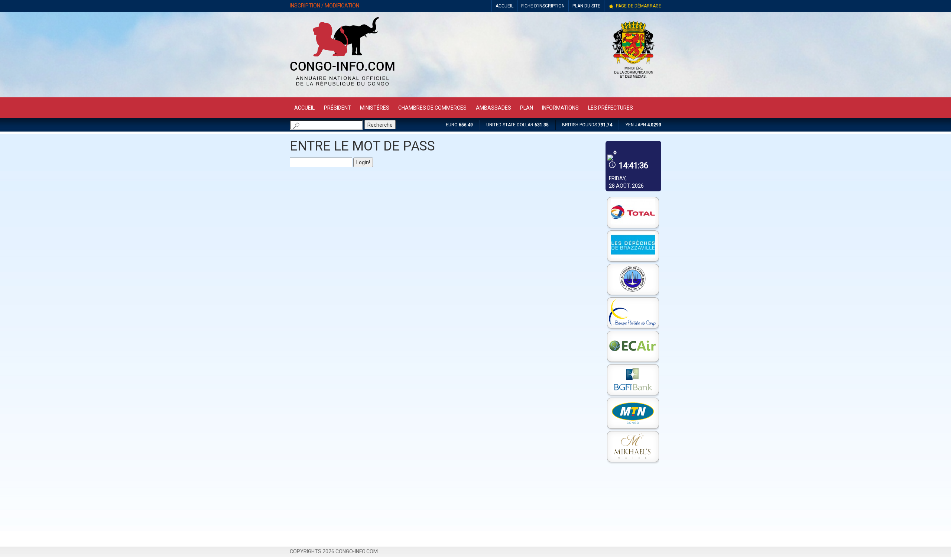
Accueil (304, 108)
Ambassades (493, 108)
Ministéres (374, 108)
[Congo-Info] (342, 88)
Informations (560, 108)
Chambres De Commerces (432, 108)
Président (337, 108)
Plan (526, 108)
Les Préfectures (610, 108)
